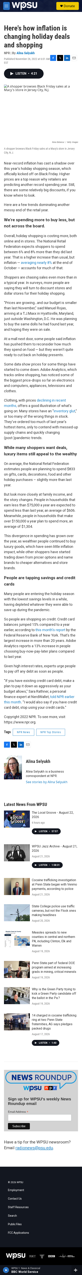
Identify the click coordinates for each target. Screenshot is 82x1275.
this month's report (50, 630)
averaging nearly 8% (36, 263)
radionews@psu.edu (34, 1147)
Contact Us (15, 1198)
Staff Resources (18, 1207)
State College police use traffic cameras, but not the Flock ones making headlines (54, 910)
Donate (69, 6)
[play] (6, 1270)
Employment (16, 1190)
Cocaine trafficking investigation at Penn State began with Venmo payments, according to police (54, 884)
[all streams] (76, 1270)
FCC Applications (18, 1232)
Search (12, 1215)
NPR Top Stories (50, 732)
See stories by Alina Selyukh (46, 782)
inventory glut (64, 411)
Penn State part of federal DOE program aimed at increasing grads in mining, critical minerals (54, 967)
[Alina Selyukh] (13, 767)
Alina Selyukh (26, 53)
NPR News (23, 732)
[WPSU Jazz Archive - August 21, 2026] (17, 852)
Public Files (15, 1224)
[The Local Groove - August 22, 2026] (17, 819)
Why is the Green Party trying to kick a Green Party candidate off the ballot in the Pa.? (54, 993)
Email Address (18, 1112)
